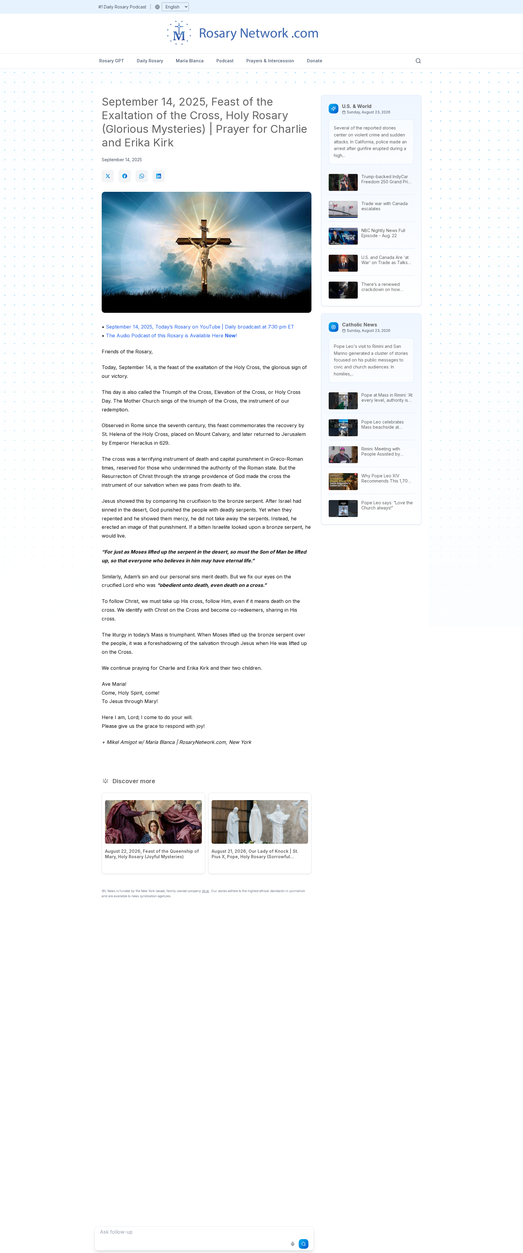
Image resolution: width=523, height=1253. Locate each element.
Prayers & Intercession (270, 60)
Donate (314, 60)
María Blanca (190, 60)
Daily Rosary (150, 60)
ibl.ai (205, 891)
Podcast (225, 60)
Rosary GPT (111, 60)
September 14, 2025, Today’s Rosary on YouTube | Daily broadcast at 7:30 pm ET (200, 327)
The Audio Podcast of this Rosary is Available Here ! (171, 335)
